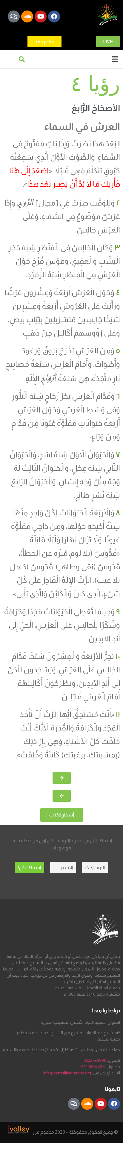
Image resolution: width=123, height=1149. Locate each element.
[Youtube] (41, 16)
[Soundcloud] (27, 16)
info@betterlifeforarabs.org (67, 1073)
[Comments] (14, 16)
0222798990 (95, 1060)
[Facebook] (54, 16)
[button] (115, 58)
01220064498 (92, 1066)
